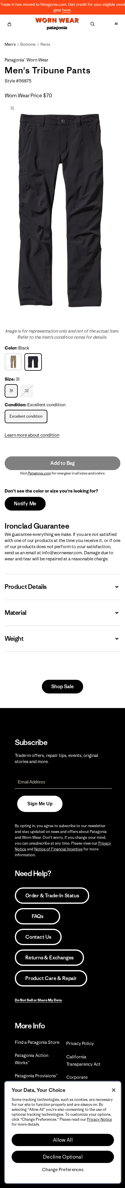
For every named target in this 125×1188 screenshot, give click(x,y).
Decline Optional (63, 1157)
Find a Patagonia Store (37, 1042)
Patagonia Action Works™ (31, 1059)
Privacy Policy (80, 1043)
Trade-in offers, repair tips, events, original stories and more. (56, 758)
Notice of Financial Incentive (58, 849)
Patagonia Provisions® (36, 1075)
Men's (10, 44)
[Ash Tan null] (14, 362)
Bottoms (28, 44)
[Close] (113, 1090)
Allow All (63, 1140)
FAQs (37, 916)
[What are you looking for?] (92, 23)
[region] (63, 1132)
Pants (45, 44)
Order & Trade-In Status (52, 895)
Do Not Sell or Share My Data (38, 1000)
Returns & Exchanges (49, 957)
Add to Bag (62, 463)
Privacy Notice (99, 1119)
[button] (9, 23)
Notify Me (25, 503)
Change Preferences (62, 1170)
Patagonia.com (39, 473)
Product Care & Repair (51, 978)
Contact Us (38, 937)
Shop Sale (62, 686)
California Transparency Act (83, 1060)
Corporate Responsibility (80, 1080)
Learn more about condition (32, 435)
